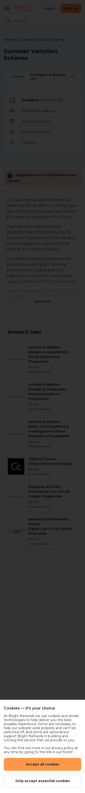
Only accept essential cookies (42, 781)
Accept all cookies (42, 764)
